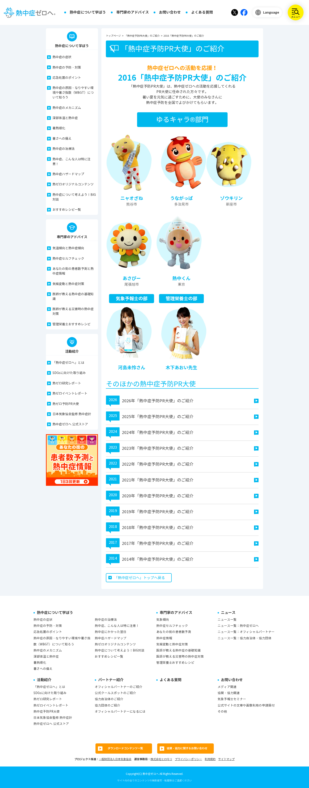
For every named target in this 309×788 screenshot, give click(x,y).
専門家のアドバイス (132, 12)
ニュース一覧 (227, 620)
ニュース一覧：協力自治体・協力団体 (244, 638)
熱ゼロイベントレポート (69, 393)
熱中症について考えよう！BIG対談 (74, 197)
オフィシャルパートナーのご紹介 (118, 687)
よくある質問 (202, 12)
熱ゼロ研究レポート (66, 383)
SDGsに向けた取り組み (69, 373)
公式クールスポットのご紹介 (115, 693)
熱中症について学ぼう (88, 12)
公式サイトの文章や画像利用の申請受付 (246, 705)
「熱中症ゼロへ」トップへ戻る (139, 578)
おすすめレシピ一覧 (66, 210)
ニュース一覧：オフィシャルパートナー (246, 632)
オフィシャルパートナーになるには (120, 712)
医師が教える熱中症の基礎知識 (73, 296)
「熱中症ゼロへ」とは (68, 363)
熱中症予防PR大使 (46, 712)
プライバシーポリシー (188, 759)
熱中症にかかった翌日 (110, 632)
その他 (222, 712)
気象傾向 (162, 620)
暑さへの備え (61, 139)
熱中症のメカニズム (66, 108)
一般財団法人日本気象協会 (115, 759)
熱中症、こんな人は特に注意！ (71, 161)
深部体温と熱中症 (65, 118)
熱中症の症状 (61, 57)
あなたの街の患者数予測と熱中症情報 (73, 271)
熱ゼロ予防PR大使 (65, 404)
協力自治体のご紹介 (109, 699)
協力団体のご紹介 (107, 705)
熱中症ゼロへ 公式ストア (70, 424)
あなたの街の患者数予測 (173, 632)
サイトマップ (226, 759)
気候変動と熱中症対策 (68, 284)
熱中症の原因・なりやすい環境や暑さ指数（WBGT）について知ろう (73, 92)
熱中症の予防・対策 (66, 67)
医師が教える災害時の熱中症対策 (73, 311)
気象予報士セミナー (232, 699)
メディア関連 (227, 687)
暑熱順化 (58, 128)
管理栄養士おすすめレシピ (71, 324)
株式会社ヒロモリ (161, 759)
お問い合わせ (170, 12)
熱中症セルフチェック (68, 259)
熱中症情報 (164, 638)
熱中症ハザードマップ (68, 174)
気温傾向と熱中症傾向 (68, 248)
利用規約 (210, 759)
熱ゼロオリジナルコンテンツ (73, 184)
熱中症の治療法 (63, 149)
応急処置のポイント (66, 78)
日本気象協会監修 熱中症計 (71, 414)
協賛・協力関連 (229, 693)
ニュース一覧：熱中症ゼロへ (238, 626)
